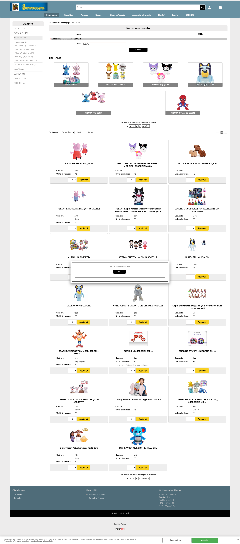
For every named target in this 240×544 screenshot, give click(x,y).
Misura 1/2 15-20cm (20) (25, 45)
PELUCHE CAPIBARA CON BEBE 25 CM (197, 163)
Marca (79, 43)
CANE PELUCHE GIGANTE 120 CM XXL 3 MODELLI (138, 305)
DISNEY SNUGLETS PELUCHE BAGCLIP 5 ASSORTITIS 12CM (197, 400)
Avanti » (145, 126)
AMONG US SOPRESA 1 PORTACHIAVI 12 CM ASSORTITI (197, 210)
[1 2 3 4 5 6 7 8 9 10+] (72, 180)
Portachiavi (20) (21, 42)
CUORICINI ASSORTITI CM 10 (138, 351)
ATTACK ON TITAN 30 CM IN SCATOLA (138, 257)
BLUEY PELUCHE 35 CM (197, 257)
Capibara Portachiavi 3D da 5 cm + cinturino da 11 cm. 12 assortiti (197, 307)
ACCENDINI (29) (21, 33)
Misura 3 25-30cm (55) (24, 49)
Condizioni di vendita (96, 495)
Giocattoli (68, 15)
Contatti (17, 498)
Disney (77, 219)
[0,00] (224, 7)
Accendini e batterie (141, 15)
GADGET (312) (20, 78)
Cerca (78, 34)
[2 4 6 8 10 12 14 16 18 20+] (190, 371)
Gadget (98, 15)
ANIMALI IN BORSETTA (79, 257)
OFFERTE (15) (19, 83)
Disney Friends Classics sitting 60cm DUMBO (138, 399)
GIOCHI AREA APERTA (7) (25, 65)
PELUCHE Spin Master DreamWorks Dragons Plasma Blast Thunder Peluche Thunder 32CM (138, 210)
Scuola (175, 15)
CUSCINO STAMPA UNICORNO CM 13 (197, 351)
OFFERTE (190, 15)
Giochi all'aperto (117, 15)
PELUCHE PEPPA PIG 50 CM (79, 163)
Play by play (79, 361)
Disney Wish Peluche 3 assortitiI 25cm (79, 448)
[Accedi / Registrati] (213, 7)
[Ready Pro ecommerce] (120, 529)
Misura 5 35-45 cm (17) (24, 53)
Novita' (161, 15)
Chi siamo (18, 495)
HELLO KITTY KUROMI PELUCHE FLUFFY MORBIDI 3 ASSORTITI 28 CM (138, 164)
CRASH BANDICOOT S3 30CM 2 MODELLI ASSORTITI (79, 352)
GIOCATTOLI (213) (21, 28)
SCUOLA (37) (19, 74)
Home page (51, 15)
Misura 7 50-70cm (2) (24, 57)
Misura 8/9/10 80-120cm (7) (27, 60)
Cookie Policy (49, 541)
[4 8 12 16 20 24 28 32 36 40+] (131, 371)
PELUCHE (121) (20, 37)
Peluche (84, 15)
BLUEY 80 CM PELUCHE (79, 305)
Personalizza (175, 540)
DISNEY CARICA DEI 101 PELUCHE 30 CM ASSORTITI (79, 400)
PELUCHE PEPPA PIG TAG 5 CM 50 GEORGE (79, 208)
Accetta (204, 540)
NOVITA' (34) (19, 69)
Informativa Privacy (96, 498)
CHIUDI (238, 539)
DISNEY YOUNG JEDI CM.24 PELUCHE (138, 448)
